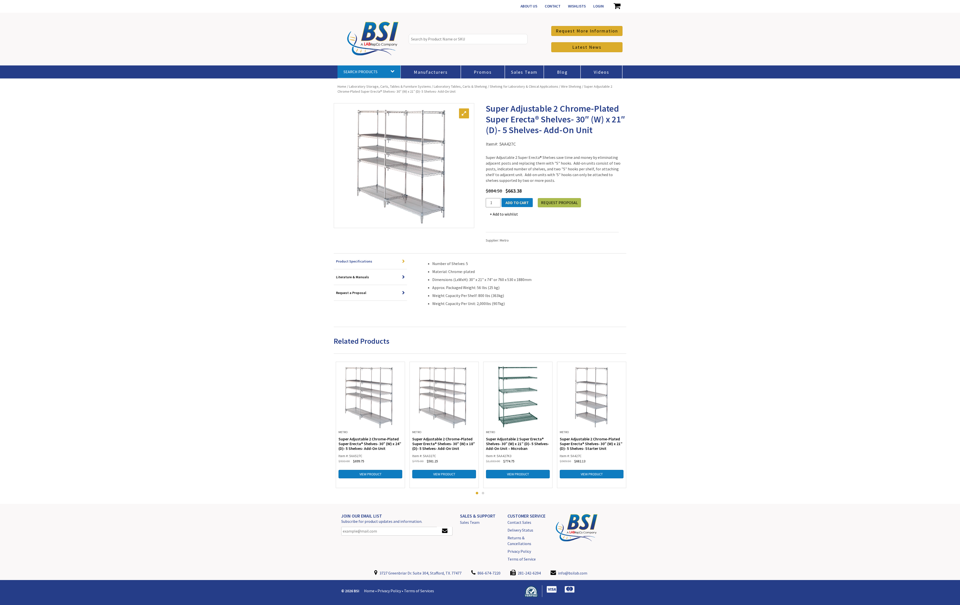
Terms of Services (419, 590)
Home (342, 86)
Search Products (361, 71)
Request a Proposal (351, 293)
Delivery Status (520, 530)
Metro (504, 240)
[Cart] (617, 6)
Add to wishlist (505, 214)
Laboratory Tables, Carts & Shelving (460, 86)
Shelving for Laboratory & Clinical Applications (524, 86)
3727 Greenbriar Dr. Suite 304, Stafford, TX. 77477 (420, 573)
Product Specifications (354, 261)
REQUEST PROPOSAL (559, 202)
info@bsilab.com (572, 573)
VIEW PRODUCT (371, 474)
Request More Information (587, 31)
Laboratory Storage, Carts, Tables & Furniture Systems (390, 86)
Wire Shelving (571, 86)
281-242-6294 (529, 573)
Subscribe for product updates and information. (381, 521)
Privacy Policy (519, 551)
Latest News (587, 47)
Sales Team (470, 522)
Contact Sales (519, 522)
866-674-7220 (488, 573)
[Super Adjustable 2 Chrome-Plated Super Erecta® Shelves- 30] (370, 396)
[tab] (370, 261)
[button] (477, 493)
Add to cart (517, 202)
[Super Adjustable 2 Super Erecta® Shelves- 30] (518, 396)
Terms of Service (522, 559)
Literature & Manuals (352, 277)
